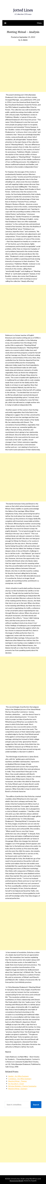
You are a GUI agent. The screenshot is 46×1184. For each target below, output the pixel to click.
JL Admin (24, 40)
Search (36, 1104)
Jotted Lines (23, 10)
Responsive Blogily (16, 1181)
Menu (39, 23)
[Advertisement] (23, 69)
